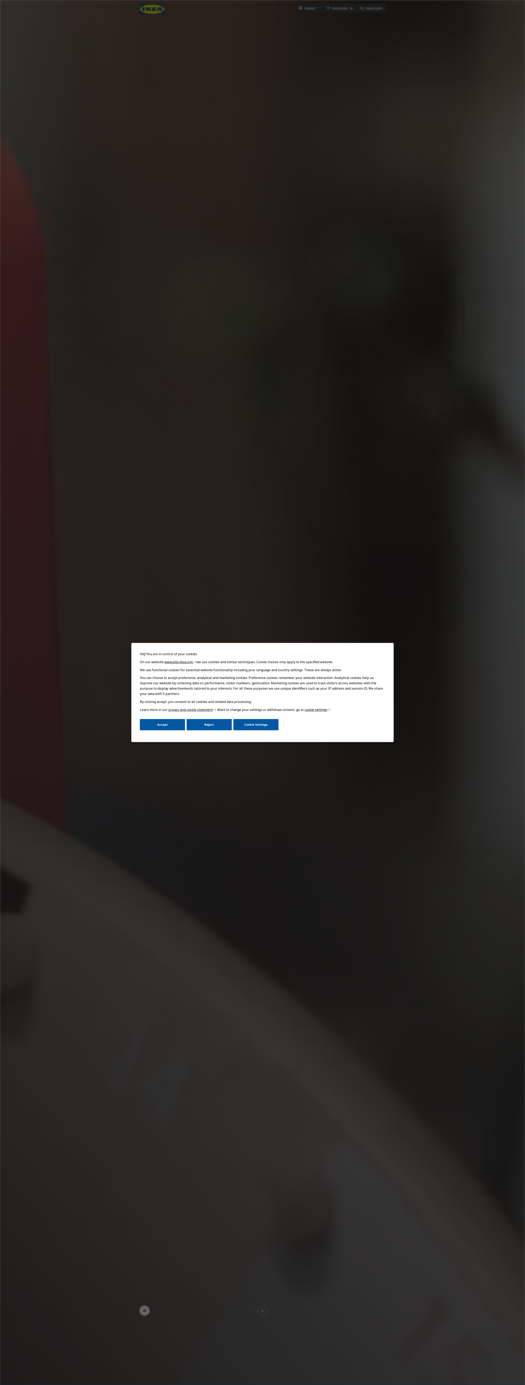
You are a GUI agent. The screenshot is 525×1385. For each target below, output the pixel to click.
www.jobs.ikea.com (179, 662)
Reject (209, 725)
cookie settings (316, 709)
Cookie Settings (256, 725)
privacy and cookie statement (190, 709)
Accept (162, 725)
